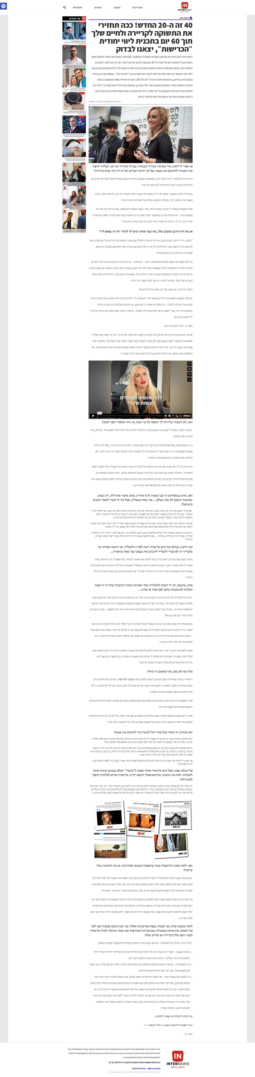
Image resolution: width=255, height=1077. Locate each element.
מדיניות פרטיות (138, 1068)
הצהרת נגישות (154, 1068)
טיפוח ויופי (77, 7)
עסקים (117, 7)
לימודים (98, 7)
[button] (3, 6)
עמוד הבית (137, 7)
